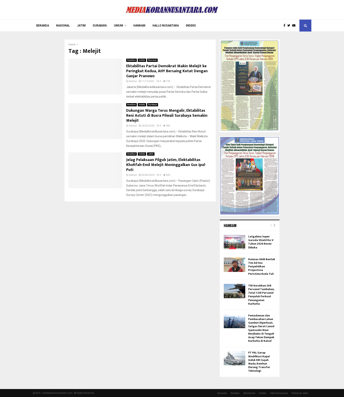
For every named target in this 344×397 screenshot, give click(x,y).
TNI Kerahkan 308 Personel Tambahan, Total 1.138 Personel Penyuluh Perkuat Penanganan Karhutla (261, 294)
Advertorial (249, 393)
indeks (142, 60)
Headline (131, 60)
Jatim (81, 25)
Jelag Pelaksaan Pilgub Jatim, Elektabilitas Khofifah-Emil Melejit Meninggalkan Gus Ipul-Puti (166, 164)
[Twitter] (289, 25)
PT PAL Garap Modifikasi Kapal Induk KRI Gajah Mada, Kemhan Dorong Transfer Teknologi (259, 361)
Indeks (191, 25)
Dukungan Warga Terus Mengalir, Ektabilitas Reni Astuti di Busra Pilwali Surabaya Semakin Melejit (166, 115)
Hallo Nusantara (165, 25)
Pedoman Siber (300, 393)
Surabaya (100, 25)
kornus (133, 81)
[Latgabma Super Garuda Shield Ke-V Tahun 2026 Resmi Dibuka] (234, 242)
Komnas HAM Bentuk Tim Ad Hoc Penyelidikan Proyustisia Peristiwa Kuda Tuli (261, 266)
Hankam (139, 25)
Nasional (63, 25)
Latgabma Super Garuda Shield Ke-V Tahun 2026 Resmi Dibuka (261, 242)
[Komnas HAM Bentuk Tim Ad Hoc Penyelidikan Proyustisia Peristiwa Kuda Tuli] (234, 265)
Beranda (42, 25)
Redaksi (235, 393)
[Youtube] (294, 25)
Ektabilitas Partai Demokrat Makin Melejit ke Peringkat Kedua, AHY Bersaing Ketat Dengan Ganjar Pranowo (167, 71)
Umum (118, 25)
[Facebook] (285, 25)
